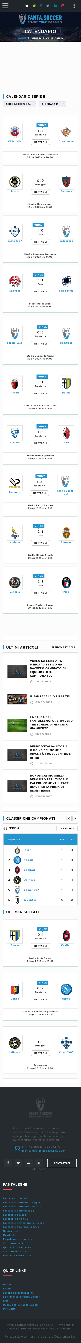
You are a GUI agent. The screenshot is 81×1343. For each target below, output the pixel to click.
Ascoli (15, 393)
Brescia (15, 442)
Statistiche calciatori (17, 1251)
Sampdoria (66, 291)
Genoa (15, 999)
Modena (15, 542)
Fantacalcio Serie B (16, 1219)
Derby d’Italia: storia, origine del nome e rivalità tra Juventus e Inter (50, 752)
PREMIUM (9, 1309)
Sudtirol (14, 291)
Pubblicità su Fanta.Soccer (20, 1305)
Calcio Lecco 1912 (65, 492)
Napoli (28, 860)
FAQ (5, 1301)
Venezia (15, 592)
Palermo (14, 492)
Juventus (30, 900)
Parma (66, 393)
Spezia (14, 191)
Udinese (30, 880)
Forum (7, 1288)
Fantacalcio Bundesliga (18, 1211)
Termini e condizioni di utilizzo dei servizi (46, 1328)
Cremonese (66, 141)
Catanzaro (66, 241)
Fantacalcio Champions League (23, 1223)
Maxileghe (9, 1235)
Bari (66, 442)
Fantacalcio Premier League (21, 1202)
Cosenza (66, 191)
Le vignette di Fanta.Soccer (21, 1297)
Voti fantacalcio (14, 1243)
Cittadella (14, 141)
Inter (27, 850)
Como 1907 (14, 241)
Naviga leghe (11, 1231)
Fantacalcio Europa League (21, 1227)
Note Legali (65, 1325)
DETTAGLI (40, 142)
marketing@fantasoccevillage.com (44, 1150)
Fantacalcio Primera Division (22, 1206)
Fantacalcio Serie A (16, 1198)
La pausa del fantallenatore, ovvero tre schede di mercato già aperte (51, 722)
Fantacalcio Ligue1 (15, 1215)
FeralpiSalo (14, 343)
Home (22, 38)
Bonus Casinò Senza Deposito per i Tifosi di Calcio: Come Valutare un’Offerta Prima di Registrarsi (50, 783)
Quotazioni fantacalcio (18, 1247)
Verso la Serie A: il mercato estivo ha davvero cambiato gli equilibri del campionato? (49, 668)
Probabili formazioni (17, 1255)
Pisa (66, 592)
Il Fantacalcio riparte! (50, 696)
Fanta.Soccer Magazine (18, 1293)
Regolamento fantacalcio (20, 1239)
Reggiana (66, 343)
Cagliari (29, 870)
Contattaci (62, 1163)
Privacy (12, 1328)
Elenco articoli (63, 647)
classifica (67, 828)
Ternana (66, 542)
